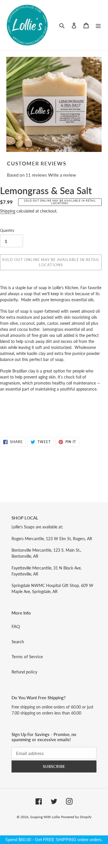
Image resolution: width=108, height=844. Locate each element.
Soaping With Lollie (45, 817)
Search (18, 641)
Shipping (7, 210)
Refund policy (24, 671)
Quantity (7, 230)
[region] (54, 839)
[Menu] (98, 25)
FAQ (16, 626)
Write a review (62, 174)
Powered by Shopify (76, 817)
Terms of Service (27, 656)
